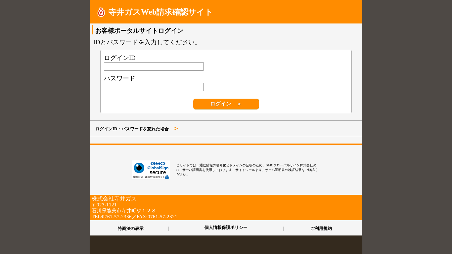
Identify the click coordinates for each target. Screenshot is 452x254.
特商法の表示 (131, 228)
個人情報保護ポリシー (226, 227)
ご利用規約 (321, 228)
